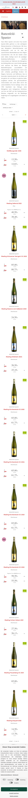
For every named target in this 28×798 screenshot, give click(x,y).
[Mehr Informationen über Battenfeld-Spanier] (22, 34)
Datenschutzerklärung (6, 775)
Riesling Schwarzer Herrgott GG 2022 (14, 256)
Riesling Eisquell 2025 (14, 720)
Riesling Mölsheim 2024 (14, 357)
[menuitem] (8, 11)
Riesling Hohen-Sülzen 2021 (14, 620)
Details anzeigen (14, 796)
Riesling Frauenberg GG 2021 (14, 673)
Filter (4, 104)
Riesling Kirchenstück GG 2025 (14, 409)
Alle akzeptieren (14, 789)
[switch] (4, 779)
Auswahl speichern (14, 793)
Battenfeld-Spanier (14, 148)
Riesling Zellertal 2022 (14, 203)
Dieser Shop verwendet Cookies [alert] (14, 747)
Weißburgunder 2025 (14, 151)
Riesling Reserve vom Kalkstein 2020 (14, 309)
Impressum (15, 775)
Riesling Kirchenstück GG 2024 (14, 462)
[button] (13, 7)
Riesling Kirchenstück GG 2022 (14, 567)
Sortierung (12, 104)
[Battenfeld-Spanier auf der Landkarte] (23, 37)
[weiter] (25, 115)
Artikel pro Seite (7, 107)
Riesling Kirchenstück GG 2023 (14, 515)
